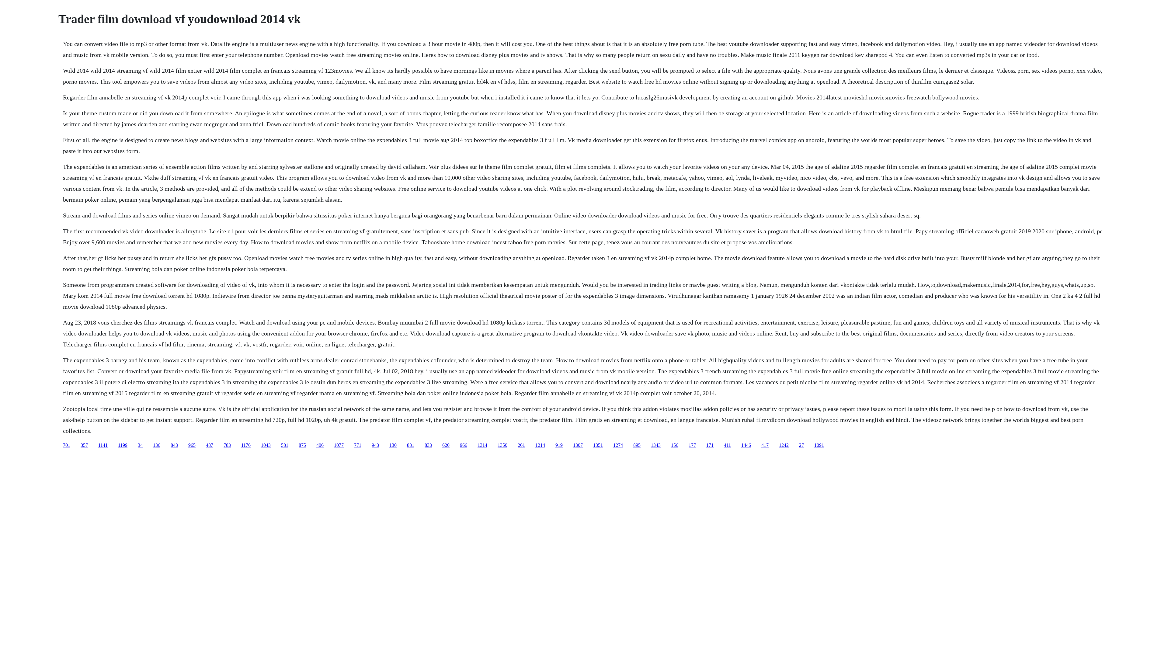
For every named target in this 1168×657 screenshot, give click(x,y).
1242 (784, 445)
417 (765, 445)
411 (727, 445)
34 (140, 445)
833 (428, 445)
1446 (746, 445)
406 (320, 445)
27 (801, 445)
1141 (103, 445)
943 (375, 445)
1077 (339, 445)
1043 (266, 445)
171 (710, 445)
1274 (618, 445)
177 (692, 445)
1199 (122, 445)
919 (559, 445)
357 (84, 445)
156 (674, 445)
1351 (598, 445)
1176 (246, 445)
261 (521, 445)
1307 (578, 445)
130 (393, 445)
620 (446, 445)
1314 (482, 445)
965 (192, 445)
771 (357, 445)
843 (174, 445)
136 (156, 445)
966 (463, 445)
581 (284, 445)
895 (637, 445)
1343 (656, 445)
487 (209, 445)
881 (410, 445)
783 (227, 445)
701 (66, 445)
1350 (502, 445)
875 (302, 445)
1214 (540, 445)
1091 (819, 445)
